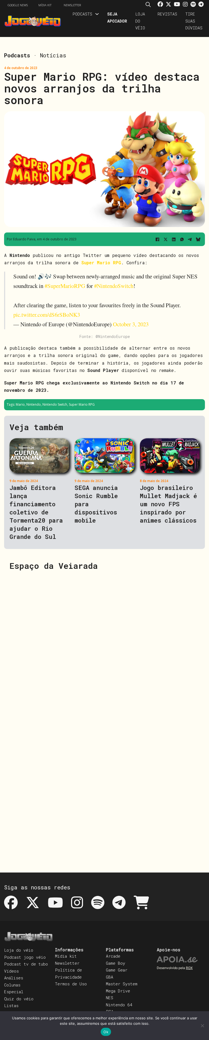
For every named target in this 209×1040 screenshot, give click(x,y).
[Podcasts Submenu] (97, 14)
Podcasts (82, 14)
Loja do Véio (140, 20)
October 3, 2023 (131, 324)
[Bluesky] (198, 239)
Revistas (167, 14)
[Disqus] (104, 645)
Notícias (53, 55)
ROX (189, 968)
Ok (105, 1032)
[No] (202, 1025)
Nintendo (33, 404)
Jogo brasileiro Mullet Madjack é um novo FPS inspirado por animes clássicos (168, 504)
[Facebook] (157, 239)
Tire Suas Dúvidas (193, 20)
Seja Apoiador (117, 17)
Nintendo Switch (54, 404)
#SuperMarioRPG (65, 286)
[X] (165, 239)
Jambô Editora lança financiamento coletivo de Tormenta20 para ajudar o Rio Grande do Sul (36, 512)
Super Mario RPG (101, 262)
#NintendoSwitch (113, 286)
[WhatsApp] (182, 239)
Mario (20, 404)
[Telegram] (190, 239)
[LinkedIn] (174, 239)
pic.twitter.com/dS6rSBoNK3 (46, 314)
